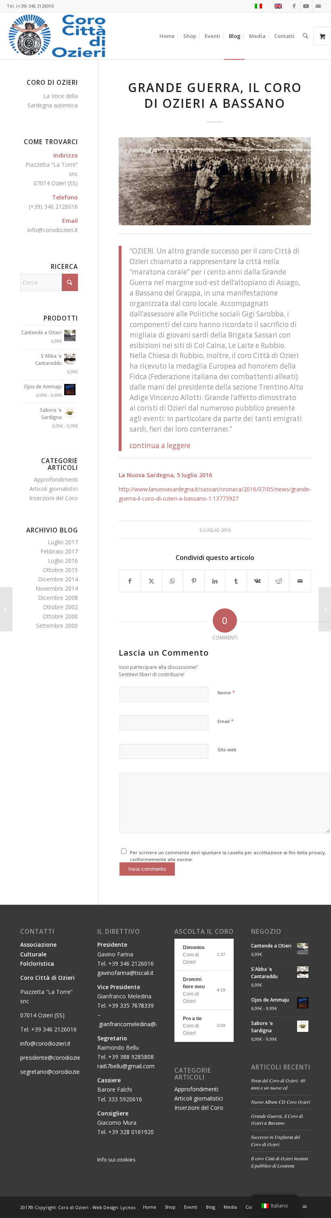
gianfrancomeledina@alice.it (135, 1024)
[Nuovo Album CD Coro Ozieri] (324, 609)
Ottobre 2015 (60, 570)
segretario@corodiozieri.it (53, 1071)
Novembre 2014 (57, 588)
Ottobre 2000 (60, 616)
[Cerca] (305, 36)
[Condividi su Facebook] (129, 581)
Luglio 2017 (63, 542)
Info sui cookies (116, 1159)
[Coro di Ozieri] (57, 36)
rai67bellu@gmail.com (126, 1066)
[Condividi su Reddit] (278, 581)
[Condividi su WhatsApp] (172, 581)
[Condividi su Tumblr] (236, 581)
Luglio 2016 (63, 560)
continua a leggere (160, 445)
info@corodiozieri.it (52, 230)
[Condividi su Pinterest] (193, 581)
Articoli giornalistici (53, 489)
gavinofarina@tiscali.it (125, 973)
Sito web (227, 749)
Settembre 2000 (57, 625)
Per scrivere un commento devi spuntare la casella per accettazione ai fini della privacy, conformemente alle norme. (228, 855)
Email (226, 721)
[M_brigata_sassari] (215, 181)
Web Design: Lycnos (113, 1207)
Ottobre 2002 (60, 607)
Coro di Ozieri (73, 1207)
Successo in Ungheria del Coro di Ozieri (275, 1140)
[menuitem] (258, 6)
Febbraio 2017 (59, 551)
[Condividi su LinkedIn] (215, 581)
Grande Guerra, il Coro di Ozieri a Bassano (277, 1119)
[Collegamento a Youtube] (306, 6)
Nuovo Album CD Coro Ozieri (280, 1102)
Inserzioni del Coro (53, 498)
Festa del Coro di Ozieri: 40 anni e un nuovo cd (278, 1084)
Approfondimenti (56, 479)
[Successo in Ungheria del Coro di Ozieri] (6, 609)
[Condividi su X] (151, 581)
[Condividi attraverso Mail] (299, 581)
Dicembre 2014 (58, 579)
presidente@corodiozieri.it (54, 1057)
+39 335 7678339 (131, 1005)
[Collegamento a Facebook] (294, 6)
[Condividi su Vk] (257, 581)
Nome (226, 692)
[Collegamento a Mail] (318, 6)
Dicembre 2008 (58, 598)
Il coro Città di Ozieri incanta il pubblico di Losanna (279, 1162)
